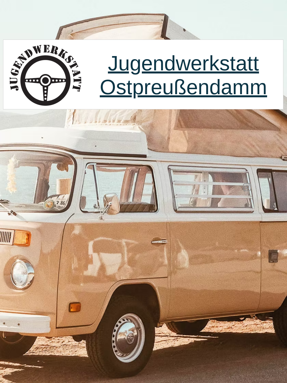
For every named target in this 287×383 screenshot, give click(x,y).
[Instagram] (247, 187)
